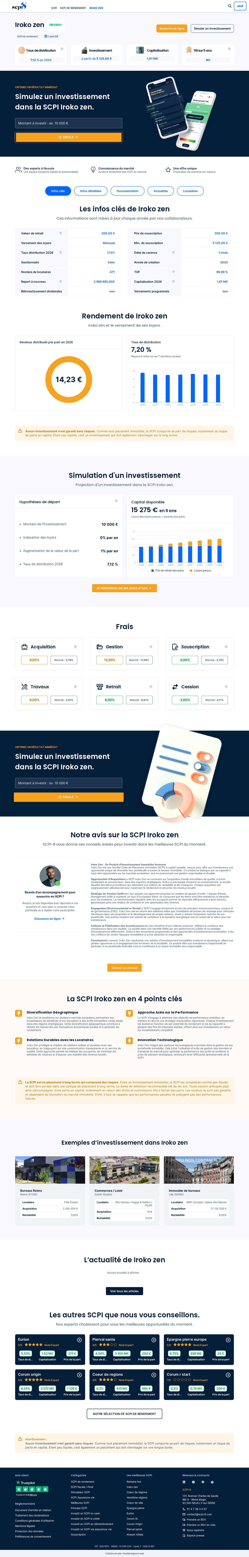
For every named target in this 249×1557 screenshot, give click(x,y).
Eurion (130, 1513)
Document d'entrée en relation (33, 1510)
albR (240, 6)
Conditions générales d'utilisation (34, 1520)
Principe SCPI (79, 1508)
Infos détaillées (90, 191)
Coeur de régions (137, 1492)
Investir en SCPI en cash (85, 1513)
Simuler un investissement (212, 28)
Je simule (66, 137)
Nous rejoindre (195, 1530)
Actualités (161, 191)
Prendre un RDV (196, 1519)
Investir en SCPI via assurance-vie (91, 1529)
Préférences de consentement (33, 1536)
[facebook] (203, 1481)
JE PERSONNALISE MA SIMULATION (121, 588)
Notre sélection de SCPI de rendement (124, 1414)
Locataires (190, 191)
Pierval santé (134, 1529)
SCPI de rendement (73, 7)
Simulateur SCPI (80, 1492)
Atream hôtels (135, 1534)
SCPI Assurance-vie (82, 1497)
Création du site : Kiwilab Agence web (124, 1553)
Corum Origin (134, 1523)
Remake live (134, 1481)
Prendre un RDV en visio (201, 1524)
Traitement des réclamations (32, 1515)
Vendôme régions (137, 1497)
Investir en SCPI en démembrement (92, 1523)
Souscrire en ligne (171, 28)
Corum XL (132, 1518)
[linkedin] (184, 1481)
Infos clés (58, 191)
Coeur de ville (135, 1502)
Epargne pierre (135, 1508)
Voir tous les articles (124, 1291)
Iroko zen (96, 7)
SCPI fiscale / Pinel (82, 1486)
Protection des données (29, 1531)
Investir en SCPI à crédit (85, 1518)
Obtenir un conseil (124, 968)
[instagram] (194, 1481)
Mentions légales (25, 1525)
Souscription (78, 1534)
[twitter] (213, 1481)
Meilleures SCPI (80, 1502)
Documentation (127, 191)
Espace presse (195, 1535)
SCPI (54, 7)
